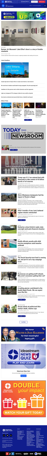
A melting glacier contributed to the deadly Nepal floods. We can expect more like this (30, 290)
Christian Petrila (20, 247)
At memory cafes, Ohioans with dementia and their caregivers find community (25, 147)
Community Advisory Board (21, 435)
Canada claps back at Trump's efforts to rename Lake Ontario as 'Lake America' (17, 81)
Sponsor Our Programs (31, 440)
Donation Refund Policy (31, 445)
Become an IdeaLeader (31, 436)
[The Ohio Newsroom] (23, 134)
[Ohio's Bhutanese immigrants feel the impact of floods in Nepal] (9, 197)
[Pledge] (23, 15)
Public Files (38, 434)
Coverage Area (20, 437)
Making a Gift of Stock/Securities (30, 439)
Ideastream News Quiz (23, 371)
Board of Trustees (20, 436)
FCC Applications (39, 443)
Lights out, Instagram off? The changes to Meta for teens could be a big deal (17, 93)
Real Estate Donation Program (30, 443)
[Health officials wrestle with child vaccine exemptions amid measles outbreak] (9, 243)
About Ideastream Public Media (20, 431)
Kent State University (9, 445)
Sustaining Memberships (29, 433)
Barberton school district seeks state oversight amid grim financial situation (31, 228)
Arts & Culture (3, 47)
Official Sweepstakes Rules (40, 442)
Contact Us (38, 431)
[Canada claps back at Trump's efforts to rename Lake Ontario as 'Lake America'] (6, 105)
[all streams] (45, 5)
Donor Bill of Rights (30, 444)
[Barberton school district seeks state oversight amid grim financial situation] (9, 229)
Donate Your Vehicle (30, 434)
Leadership (19, 433)
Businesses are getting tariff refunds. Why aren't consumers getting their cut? (31, 275)
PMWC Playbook (39, 447)
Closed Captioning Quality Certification (39, 440)
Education (19, 225)
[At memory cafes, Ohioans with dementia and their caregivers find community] (5, 147)
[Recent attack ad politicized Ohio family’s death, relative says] (9, 309)
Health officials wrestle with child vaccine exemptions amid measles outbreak (29, 243)
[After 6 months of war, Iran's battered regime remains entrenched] (9, 212)
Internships (38, 432)
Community (19, 193)
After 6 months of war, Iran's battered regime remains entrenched (30, 212)
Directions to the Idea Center (40, 438)
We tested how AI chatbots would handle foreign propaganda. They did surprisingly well (19, 85)
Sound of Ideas (23, 164)
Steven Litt (3, 53)
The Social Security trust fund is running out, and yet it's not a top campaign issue (32, 260)
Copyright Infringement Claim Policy (40, 446)
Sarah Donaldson (20, 310)
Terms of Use (19, 438)
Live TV (35, 1)
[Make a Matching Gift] (23, 398)
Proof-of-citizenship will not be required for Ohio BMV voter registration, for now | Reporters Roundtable (23, 167)
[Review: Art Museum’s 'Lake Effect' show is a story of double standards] (23, 33)
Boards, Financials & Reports (39, 436)
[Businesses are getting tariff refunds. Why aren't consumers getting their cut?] (9, 276)
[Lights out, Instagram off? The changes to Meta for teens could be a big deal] (29, 105)
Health (11, 145)
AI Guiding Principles (40, 444)
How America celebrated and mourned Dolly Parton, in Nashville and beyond (17, 97)
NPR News (19, 208)
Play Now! (23, 375)
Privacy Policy (19, 439)
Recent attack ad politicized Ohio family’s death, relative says (29, 308)
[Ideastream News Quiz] (23, 356)
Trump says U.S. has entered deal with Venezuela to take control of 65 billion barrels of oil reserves (31, 179)
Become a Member (30, 431)
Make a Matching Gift (30, 435)
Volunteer (38, 433)
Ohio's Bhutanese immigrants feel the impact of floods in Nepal (31, 196)
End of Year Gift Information (29, 441)
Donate (42, 1)
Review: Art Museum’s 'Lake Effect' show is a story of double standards (22, 50)
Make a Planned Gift (30, 437)
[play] (3, 5)
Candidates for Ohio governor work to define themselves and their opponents (17, 89)
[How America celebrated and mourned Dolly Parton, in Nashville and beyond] (41, 105)
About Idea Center (20, 432)
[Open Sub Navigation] (29, 1)
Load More (23, 322)
